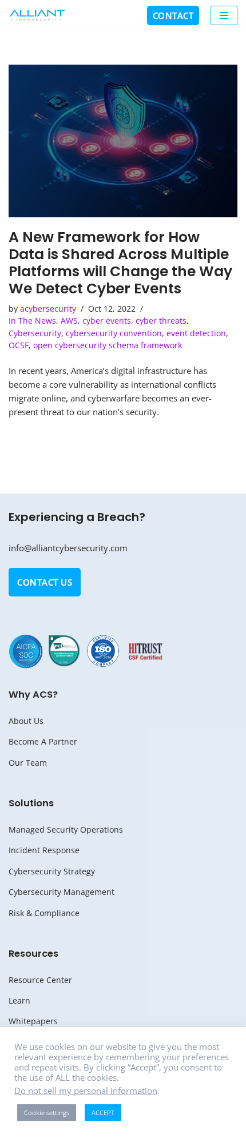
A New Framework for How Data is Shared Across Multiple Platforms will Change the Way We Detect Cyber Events (120, 263)
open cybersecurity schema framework (107, 345)
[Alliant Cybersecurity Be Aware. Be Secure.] (37, 15)
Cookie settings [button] (46, 1112)
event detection (196, 333)
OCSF (19, 345)
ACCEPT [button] (103, 1112)
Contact (173, 15)
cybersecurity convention (114, 333)
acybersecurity (48, 309)
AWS (69, 321)
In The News (32, 321)
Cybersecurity (35, 333)
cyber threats (161, 321)
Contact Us (44, 582)
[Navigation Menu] (224, 15)
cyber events (106, 321)
